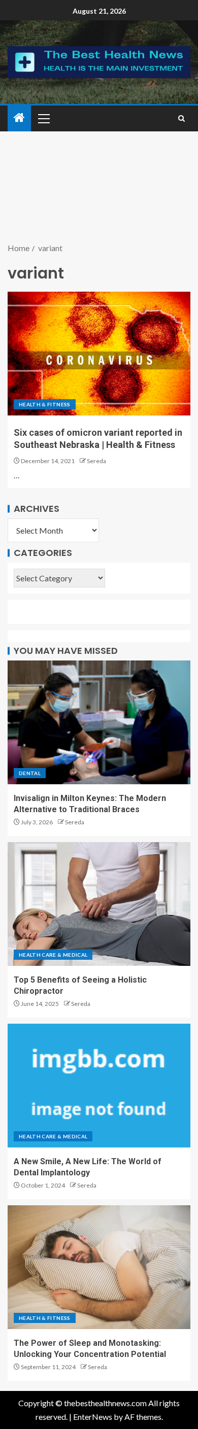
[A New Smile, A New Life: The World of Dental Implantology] (99, 1085)
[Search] (181, 118)
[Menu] (43, 118)
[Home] (19, 118)
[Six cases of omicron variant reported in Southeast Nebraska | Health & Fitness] (99, 353)
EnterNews (92, 1416)
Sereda (96, 461)
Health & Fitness (45, 404)
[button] (43, 118)
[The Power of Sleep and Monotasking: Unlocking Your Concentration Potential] (99, 1267)
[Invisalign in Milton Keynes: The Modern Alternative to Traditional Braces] (99, 722)
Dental (30, 773)
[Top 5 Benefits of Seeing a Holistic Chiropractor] (99, 904)
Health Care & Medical (53, 955)
